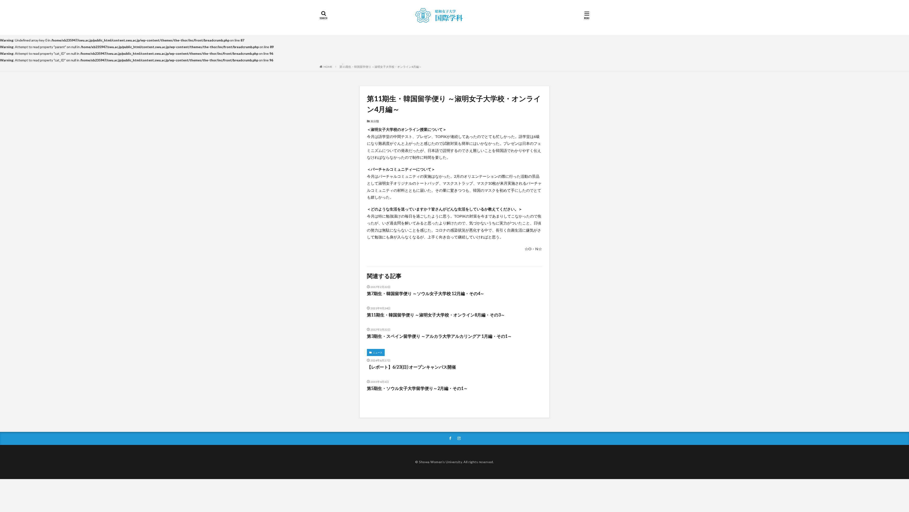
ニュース (377, 352)
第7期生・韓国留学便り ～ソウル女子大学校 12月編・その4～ (425, 293)
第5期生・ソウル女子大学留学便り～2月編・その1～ (417, 388)
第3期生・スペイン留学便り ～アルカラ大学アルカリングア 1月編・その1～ (439, 336)
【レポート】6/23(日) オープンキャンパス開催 (411, 367)
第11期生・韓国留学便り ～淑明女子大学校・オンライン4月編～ (380, 67)
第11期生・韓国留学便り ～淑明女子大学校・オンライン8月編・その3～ (436, 314)
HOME (328, 67)
